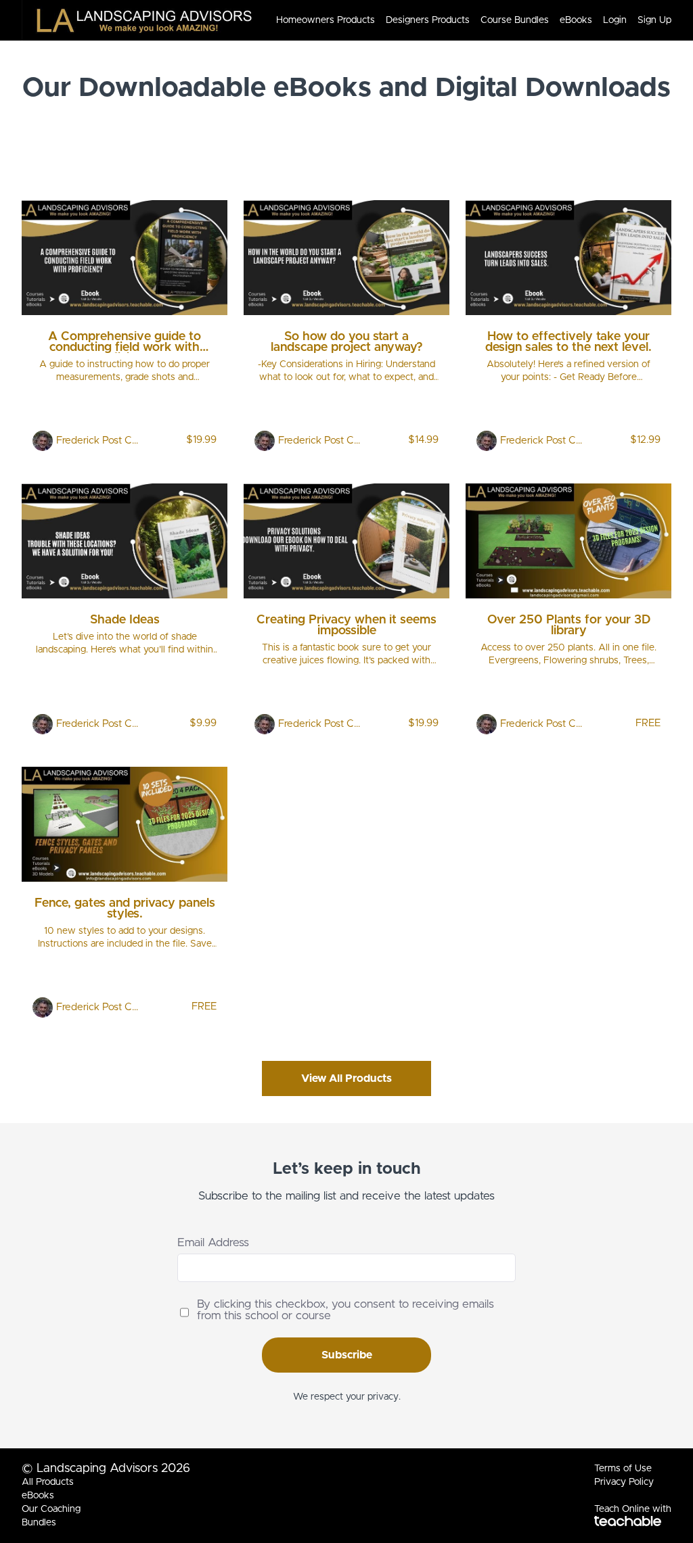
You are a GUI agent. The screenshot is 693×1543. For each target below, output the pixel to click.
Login (615, 20)
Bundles (39, 1522)
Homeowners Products (325, 20)
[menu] (468, 20)
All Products (48, 1482)
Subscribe (346, 1355)
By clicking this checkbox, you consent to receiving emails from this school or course (345, 1309)
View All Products (346, 1078)
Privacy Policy (624, 1482)
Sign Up (654, 20)
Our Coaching (51, 1509)
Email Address (213, 1242)
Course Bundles (514, 20)
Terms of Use (623, 1468)
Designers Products (428, 20)
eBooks (576, 20)
